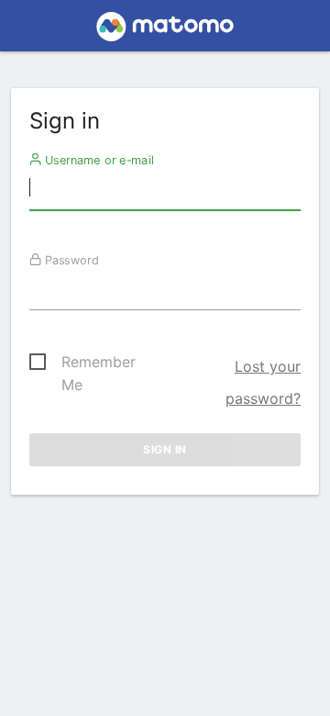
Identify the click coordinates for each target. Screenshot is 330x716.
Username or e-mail (97, 159)
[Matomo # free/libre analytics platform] (165, 31)
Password (70, 259)
